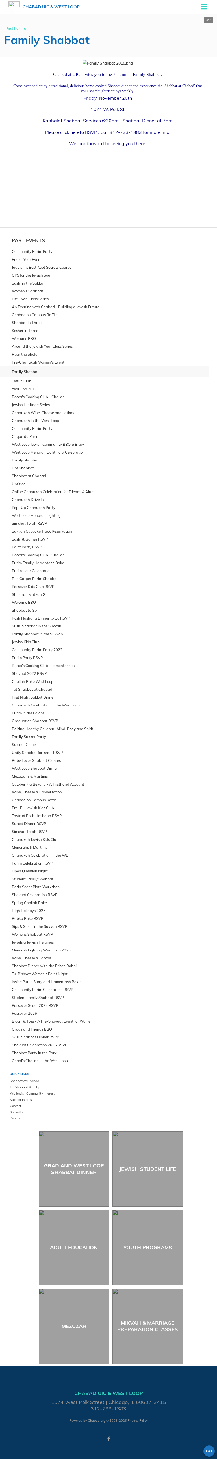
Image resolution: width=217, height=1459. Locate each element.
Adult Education (74, 1247)
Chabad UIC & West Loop (51, 7)
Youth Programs (147, 1247)
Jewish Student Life (147, 1169)
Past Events (16, 28)
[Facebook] (108, 1438)
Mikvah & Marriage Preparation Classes (147, 1326)
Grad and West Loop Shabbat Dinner (74, 1168)
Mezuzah (74, 1326)
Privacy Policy (138, 1421)
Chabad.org (96, 1421)
